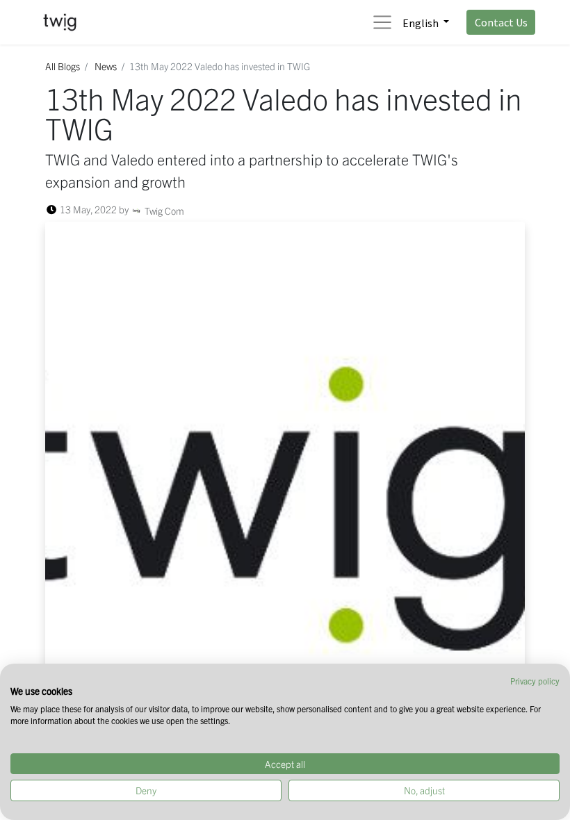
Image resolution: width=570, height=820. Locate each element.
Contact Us (501, 22)
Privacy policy (535, 680)
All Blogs (62, 66)
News (106, 66)
